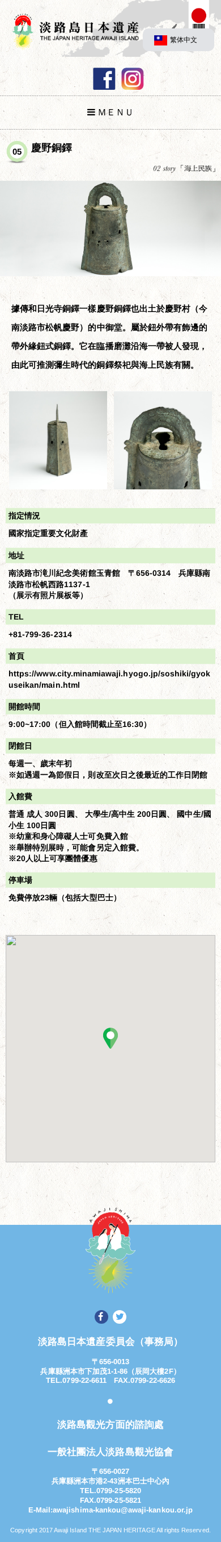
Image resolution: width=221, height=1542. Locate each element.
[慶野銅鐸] (110, 228)
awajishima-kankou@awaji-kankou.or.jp (123, 1510)
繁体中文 (183, 39)
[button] (110, 1038)
